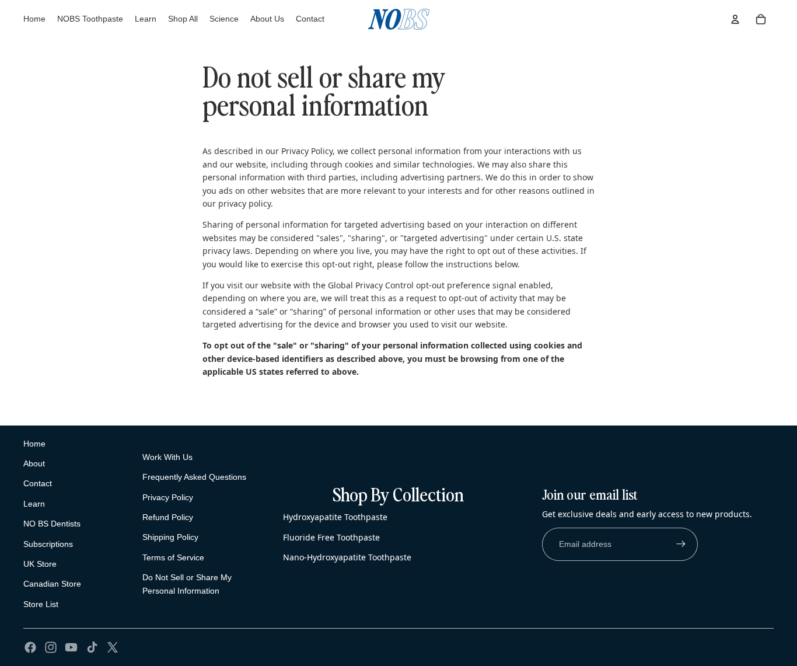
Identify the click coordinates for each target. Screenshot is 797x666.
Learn (34, 503)
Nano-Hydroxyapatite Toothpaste (347, 557)
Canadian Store (52, 583)
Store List (40, 604)
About (34, 463)
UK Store (40, 564)
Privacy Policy (167, 497)
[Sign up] (681, 544)
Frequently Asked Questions (194, 477)
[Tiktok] (92, 647)
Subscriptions (48, 544)
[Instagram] (51, 647)
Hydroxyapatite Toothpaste (335, 516)
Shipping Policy (170, 537)
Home (34, 443)
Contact (37, 483)
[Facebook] (30, 647)
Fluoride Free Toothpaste (331, 537)
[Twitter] (113, 647)
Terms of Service (173, 557)
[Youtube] (71, 647)
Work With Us (167, 457)
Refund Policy (167, 517)
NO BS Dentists (52, 523)
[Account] (735, 19)
